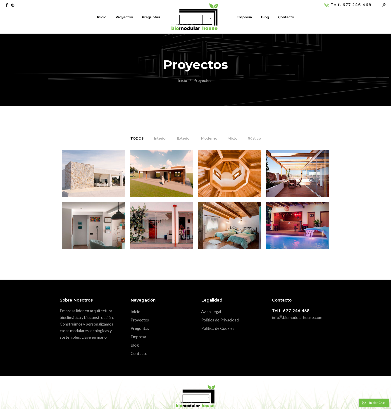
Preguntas (151, 17)
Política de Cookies (217, 328)
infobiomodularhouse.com (297, 317)
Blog (265, 17)
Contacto (286, 17)
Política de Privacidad (220, 319)
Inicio (101, 17)
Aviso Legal (211, 311)
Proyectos (124, 17)
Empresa (244, 17)
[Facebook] (8, 5)
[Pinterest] (14, 5)
